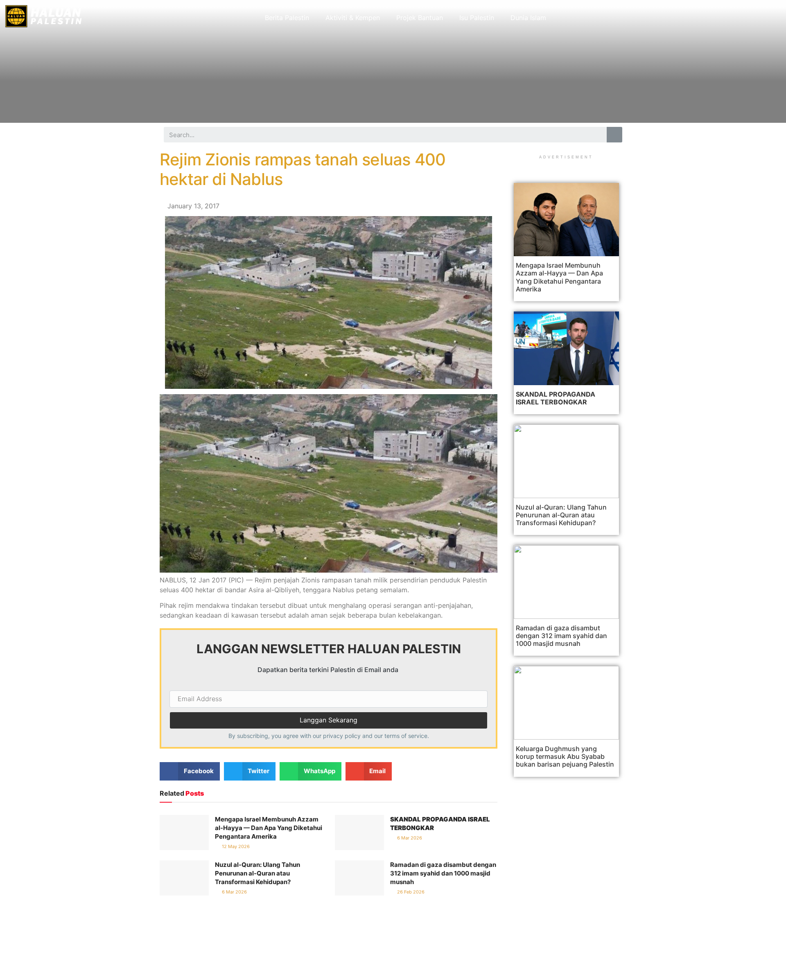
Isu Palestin (476, 18)
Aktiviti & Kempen (352, 18)
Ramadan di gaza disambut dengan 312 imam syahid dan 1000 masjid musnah (443, 873)
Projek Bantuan (419, 18)
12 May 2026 (235, 846)
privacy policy (342, 735)
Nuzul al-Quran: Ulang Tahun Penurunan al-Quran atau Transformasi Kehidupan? (257, 873)
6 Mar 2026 (409, 838)
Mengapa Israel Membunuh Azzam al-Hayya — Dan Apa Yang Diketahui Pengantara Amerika (268, 827)
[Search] (614, 134)
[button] (190, 771)
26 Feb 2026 (410, 892)
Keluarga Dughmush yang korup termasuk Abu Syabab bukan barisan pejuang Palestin (565, 756)
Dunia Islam (528, 18)
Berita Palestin (287, 18)
